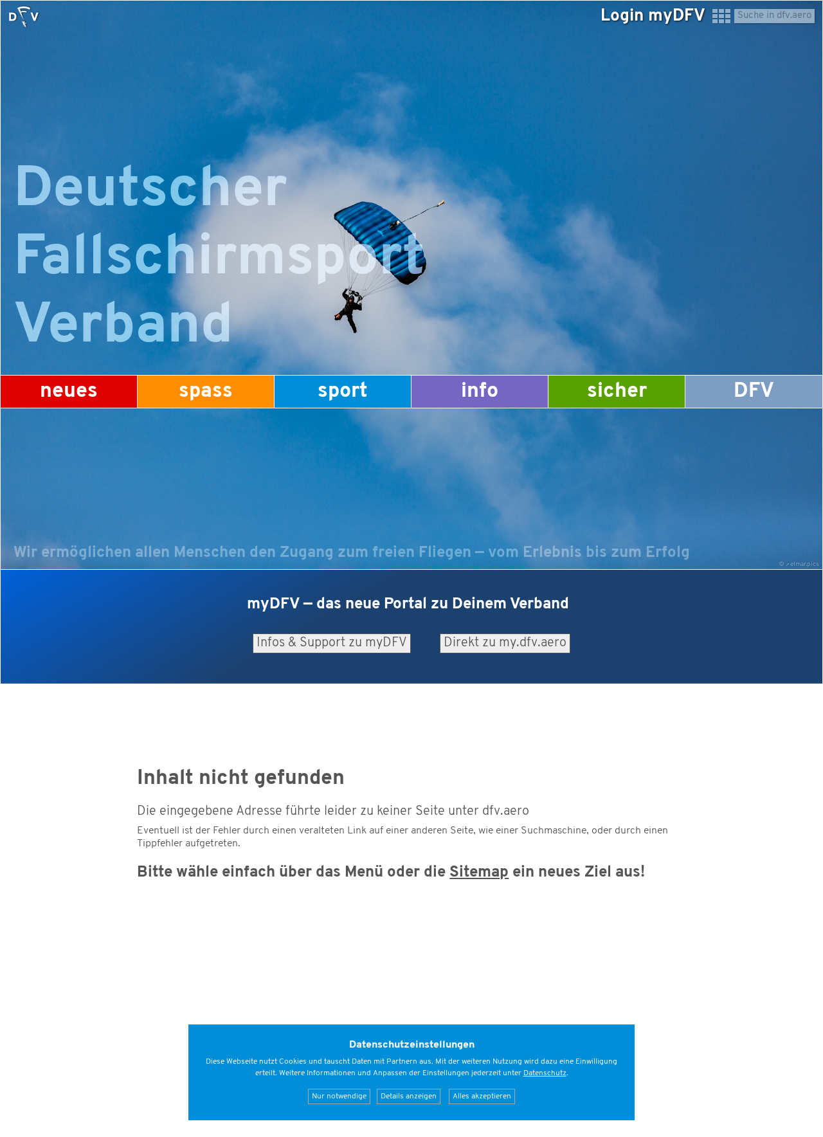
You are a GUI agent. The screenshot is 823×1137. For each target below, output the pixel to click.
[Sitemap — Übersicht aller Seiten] (721, 22)
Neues (69, 391)
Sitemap (479, 872)
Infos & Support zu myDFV (332, 643)
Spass (206, 391)
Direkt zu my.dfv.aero (505, 643)
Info (479, 391)
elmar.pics (804, 564)
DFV (754, 391)
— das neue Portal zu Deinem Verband (408, 604)
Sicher (617, 391)
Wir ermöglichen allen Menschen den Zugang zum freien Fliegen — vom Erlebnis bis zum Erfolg (352, 553)
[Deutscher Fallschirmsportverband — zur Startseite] (24, 17)
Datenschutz (544, 1073)
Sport (343, 391)
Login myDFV (653, 16)
